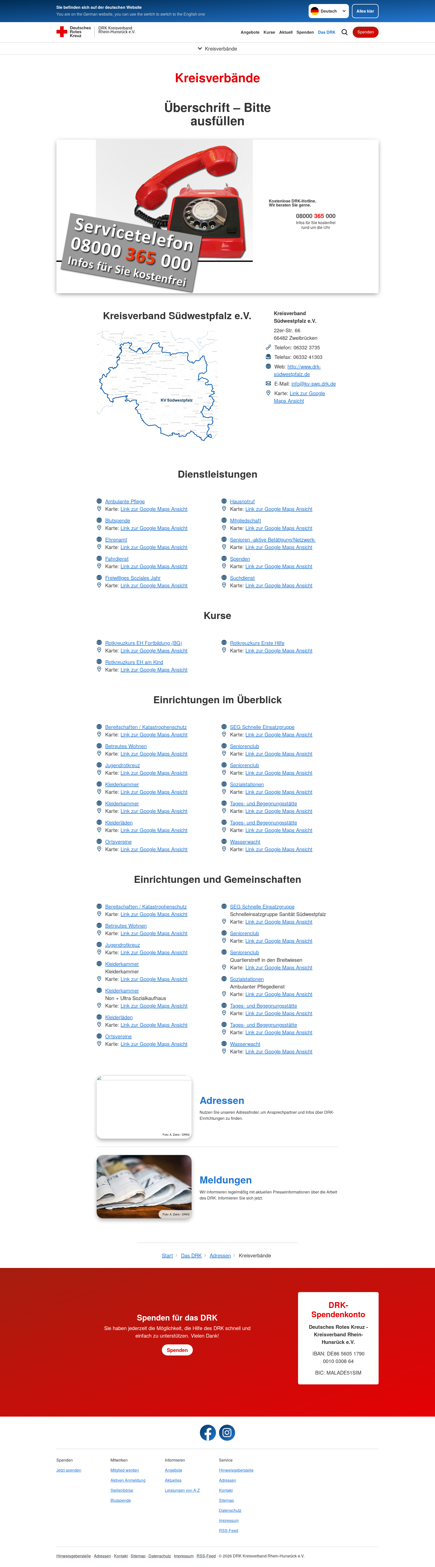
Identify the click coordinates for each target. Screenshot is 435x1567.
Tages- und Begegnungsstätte (263, 803)
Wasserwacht (245, 841)
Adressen (222, 1100)
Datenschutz (230, 1510)
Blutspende (117, 520)
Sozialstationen (247, 784)
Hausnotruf (242, 501)
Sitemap (226, 1500)
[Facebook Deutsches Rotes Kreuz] (208, 1433)
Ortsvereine (118, 841)
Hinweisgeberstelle (236, 1470)
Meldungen (226, 1179)
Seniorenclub (244, 746)
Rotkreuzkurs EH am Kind (134, 662)
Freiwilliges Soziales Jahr (133, 577)
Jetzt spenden (68, 1470)
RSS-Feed (228, 1530)
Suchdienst (242, 577)
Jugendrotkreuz (122, 765)
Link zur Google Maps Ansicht (299, 396)
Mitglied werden (125, 1470)
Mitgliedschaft (245, 520)
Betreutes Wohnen (126, 746)
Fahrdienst (117, 558)
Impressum (229, 1520)
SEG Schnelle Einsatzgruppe (262, 726)
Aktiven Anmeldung (128, 1480)
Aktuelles (173, 1480)
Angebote (250, 32)
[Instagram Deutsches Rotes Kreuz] (227, 1433)
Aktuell (286, 32)
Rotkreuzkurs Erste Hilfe (257, 642)
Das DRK (327, 32)
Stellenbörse (122, 1490)
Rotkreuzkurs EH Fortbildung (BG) (143, 642)
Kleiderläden (119, 822)
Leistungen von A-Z (182, 1490)
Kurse (269, 32)
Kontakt (226, 1490)
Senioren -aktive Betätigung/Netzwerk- (273, 539)
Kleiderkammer (122, 784)
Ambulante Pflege (125, 501)
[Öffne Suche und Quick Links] (345, 32)
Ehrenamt (116, 539)
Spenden (305, 32)
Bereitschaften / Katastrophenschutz (146, 726)
